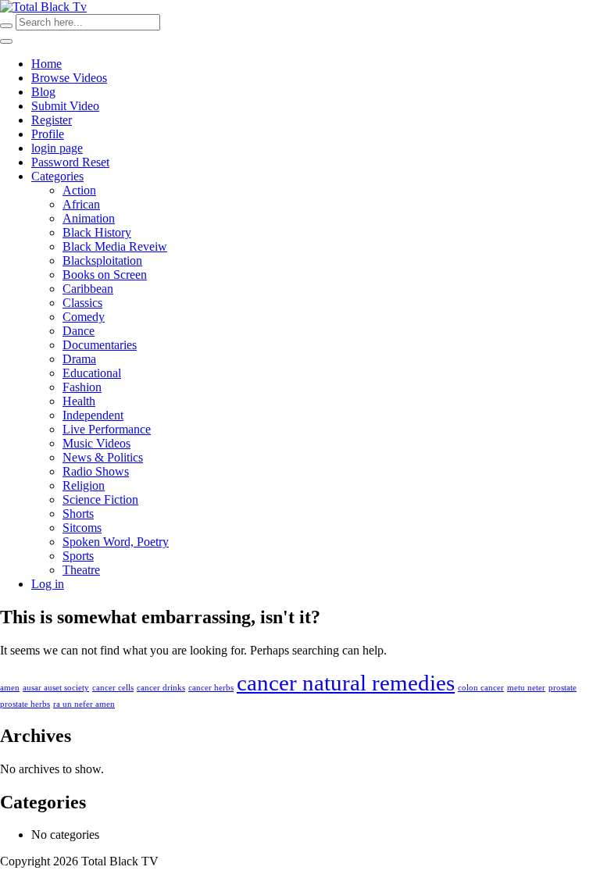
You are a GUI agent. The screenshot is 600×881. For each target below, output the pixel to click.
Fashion (82, 387)
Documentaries (99, 344)
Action (79, 190)
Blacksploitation (102, 260)
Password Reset (70, 162)
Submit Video (65, 105)
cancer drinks (161, 687)
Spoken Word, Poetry (115, 541)
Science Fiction (100, 499)
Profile (47, 134)
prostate (562, 687)
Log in (47, 583)
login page (57, 148)
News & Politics (102, 457)
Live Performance (106, 429)
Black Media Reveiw (114, 246)
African (81, 204)
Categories (57, 176)
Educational (91, 373)
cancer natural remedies (346, 682)
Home (46, 63)
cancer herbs (211, 687)
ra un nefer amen (84, 704)
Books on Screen (104, 274)
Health (78, 401)
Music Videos (96, 443)
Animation (88, 218)
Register (51, 120)
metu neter (526, 687)
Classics (82, 302)
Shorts (78, 513)
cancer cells (113, 687)
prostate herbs (25, 704)
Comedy (83, 316)
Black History (96, 232)
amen (10, 687)
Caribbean (87, 288)
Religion (83, 485)
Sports (78, 555)
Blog (43, 91)
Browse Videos (69, 77)
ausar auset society (56, 687)
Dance (78, 330)
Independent (92, 415)
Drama (79, 359)
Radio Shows (95, 471)
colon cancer (481, 687)
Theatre (81, 569)
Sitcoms (82, 527)
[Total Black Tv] (43, 6)
